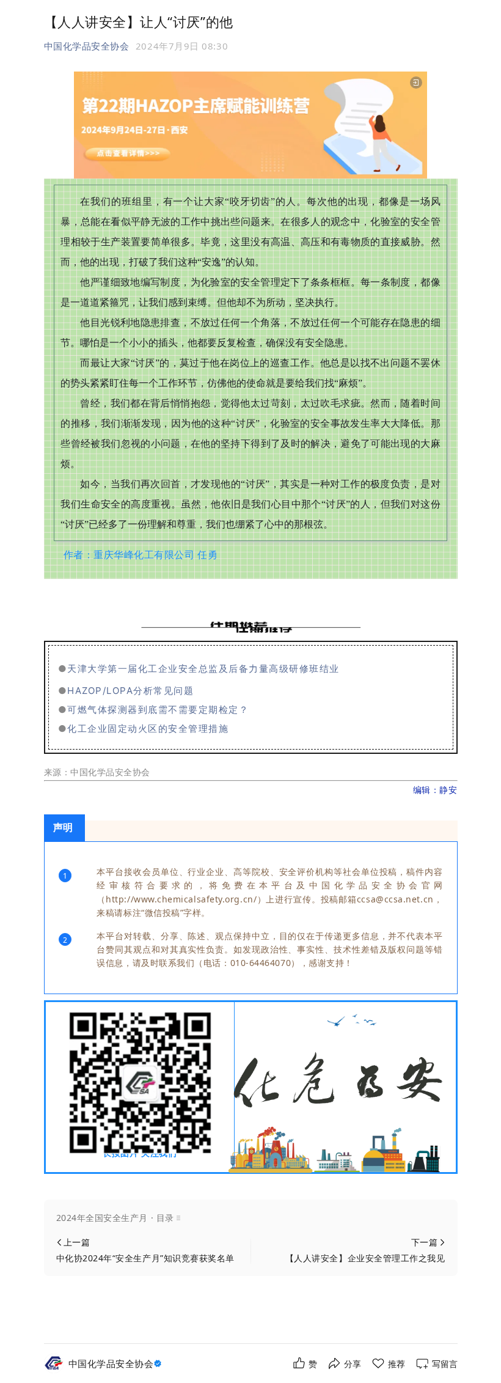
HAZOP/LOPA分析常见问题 (130, 690)
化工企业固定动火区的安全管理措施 (148, 728)
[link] (116, 1363)
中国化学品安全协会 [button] (87, 46)
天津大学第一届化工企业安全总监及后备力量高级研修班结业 (203, 668)
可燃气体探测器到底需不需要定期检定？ (158, 709)
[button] (251, 1218)
